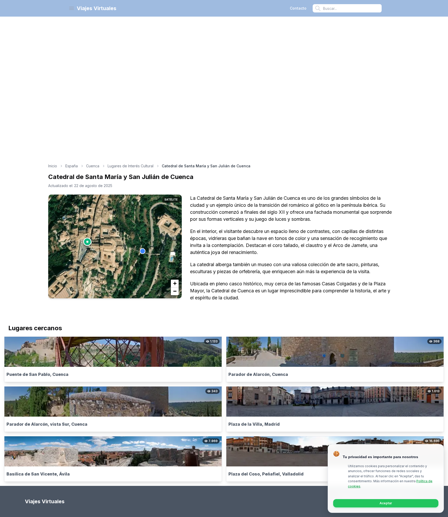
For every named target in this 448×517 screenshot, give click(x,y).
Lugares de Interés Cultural (130, 166)
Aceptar (386, 503)
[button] (87, 242)
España (71, 166)
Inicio (52, 166)
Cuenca (92, 166)
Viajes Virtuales (96, 8)
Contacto (298, 8)
